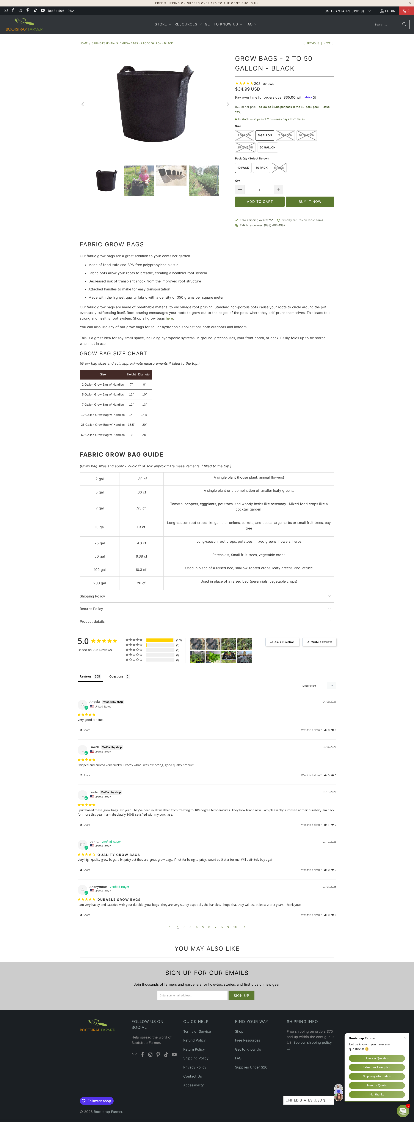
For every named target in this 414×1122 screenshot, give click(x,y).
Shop (239, 1031)
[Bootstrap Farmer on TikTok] (35, 11)
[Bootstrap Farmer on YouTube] (43, 11)
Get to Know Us (248, 1049)
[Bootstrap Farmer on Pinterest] (28, 11)
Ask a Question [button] (284, 642)
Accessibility (193, 1085)
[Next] (227, 104)
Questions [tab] (116, 676)
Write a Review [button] (321, 642)
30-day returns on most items (302, 220)
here (169, 318)
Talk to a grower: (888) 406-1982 (262, 225)
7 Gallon (285, 135)
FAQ (238, 1058)
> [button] (245, 927)
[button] (163, 24)
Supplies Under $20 (251, 1067)
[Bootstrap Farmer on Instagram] (20, 11)
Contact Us (192, 1076)
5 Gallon (265, 135)
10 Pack (243, 167)
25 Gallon (245, 147)
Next (327, 43)
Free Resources (247, 1040)
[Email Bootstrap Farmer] (5, 11)
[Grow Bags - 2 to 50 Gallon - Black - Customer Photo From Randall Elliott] (244, 657)
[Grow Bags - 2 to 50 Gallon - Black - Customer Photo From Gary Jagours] (228, 657)
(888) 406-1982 (61, 11)
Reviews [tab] (85, 676)
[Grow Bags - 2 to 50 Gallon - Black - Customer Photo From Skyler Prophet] (228, 644)
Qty (237, 180)
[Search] (404, 24)
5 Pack (279, 167)
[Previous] (83, 104)
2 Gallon (244, 135)
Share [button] (86, 730)
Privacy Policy (194, 1067)
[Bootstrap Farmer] (24, 24)
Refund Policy (194, 1040)
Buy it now (310, 201)
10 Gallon (306, 135)
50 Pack (262, 167)
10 (235, 927)
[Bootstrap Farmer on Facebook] (13, 11)
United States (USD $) (345, 11)
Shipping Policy (196, 1058)
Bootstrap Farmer (108, 1111)
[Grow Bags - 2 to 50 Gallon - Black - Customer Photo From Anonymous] (197, 644)
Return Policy (194, 1049)
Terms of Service (197, 1031)
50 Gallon (268, 147)
